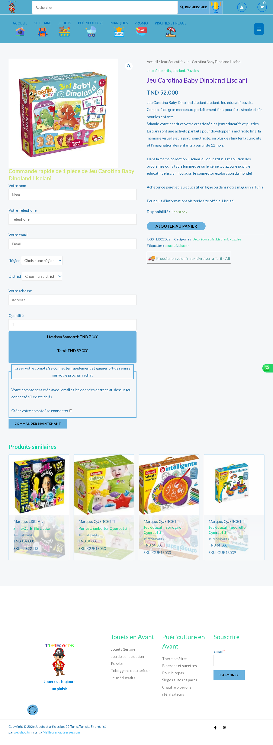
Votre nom (17, 185)
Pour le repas (173, 672)
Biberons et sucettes (179, 665)
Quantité (16, 315)
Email (219, 651)
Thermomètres (174, 658)
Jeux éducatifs (172, 62)
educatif (171, 245)
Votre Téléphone (23, 210)
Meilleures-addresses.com (61, 732)
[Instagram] (225, 727)
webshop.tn (22, 732)
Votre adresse (20, 290)
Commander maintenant (38, 423)
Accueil (152, 62)
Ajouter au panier (176, 226)
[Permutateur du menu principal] (259, 29)
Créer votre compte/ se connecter (39, 410)
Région (14, 260)
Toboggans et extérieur (130, 670)
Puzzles (192, 70)
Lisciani (179, 70)
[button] (129, 66)
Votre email (18, 234)
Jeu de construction (127, 656)
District (15, 276)
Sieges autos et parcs (179, 679)
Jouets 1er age (123, 649)
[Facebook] (215, 727)
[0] (262, 7)
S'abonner (229, 675)
